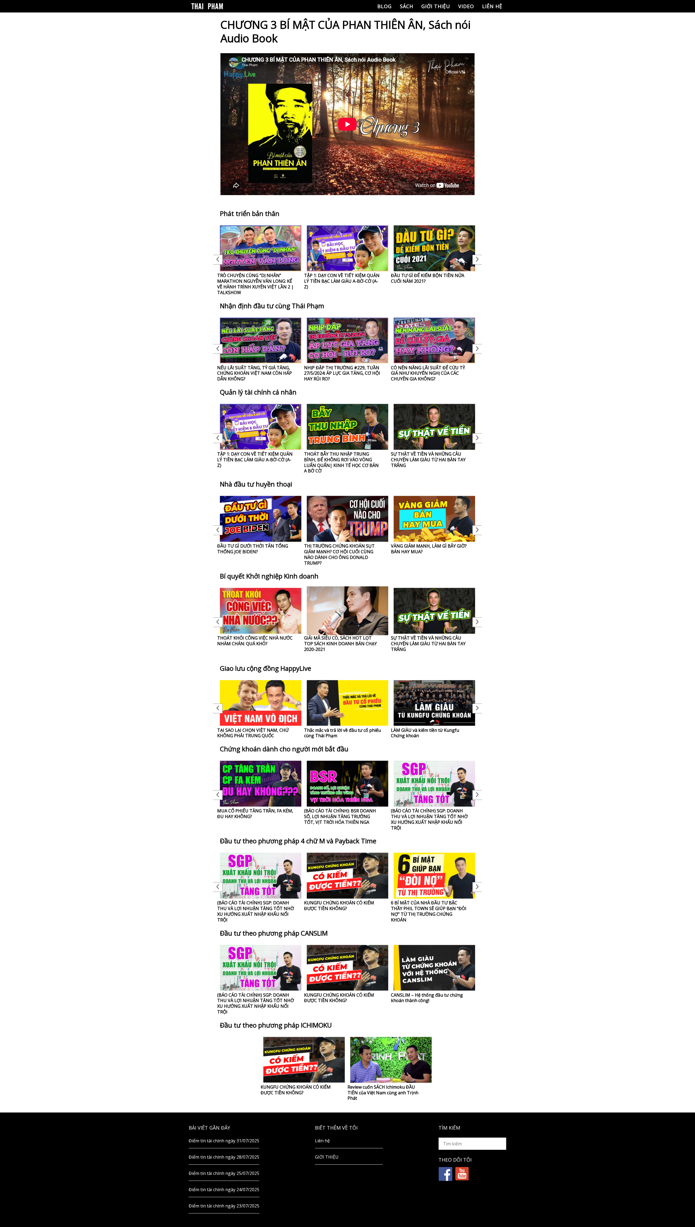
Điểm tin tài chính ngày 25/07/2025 (224, 1173)
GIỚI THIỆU (435, 6)
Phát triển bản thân (249, 213)
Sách (406, 6)
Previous (218, 260)
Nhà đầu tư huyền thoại (256, 483)
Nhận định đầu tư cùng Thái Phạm (272, 305)
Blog (384, 6)
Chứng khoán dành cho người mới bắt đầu (284, 748)
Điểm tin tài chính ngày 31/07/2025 (224, 1141)
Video (466, 6)
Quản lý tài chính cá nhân (258, 391)
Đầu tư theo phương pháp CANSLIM (274, 933)
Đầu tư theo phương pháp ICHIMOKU (276, 1025)
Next (477, 260)
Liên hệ (492, 6)
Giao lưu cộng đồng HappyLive (265, 668)
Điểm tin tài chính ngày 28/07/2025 (224, 1157)
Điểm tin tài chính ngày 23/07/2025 (224, 1206)
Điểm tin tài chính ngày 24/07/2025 (224, 1190)
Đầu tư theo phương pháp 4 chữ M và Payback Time (298, 840)
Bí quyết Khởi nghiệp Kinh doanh (269, 575)
